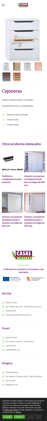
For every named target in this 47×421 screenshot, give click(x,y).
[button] (3, 5)
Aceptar (7, 417)
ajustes (18, 412)
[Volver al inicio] (23, 5)
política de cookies (11, 410)
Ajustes (30, 417)
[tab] (6, 66)
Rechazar (19, 417)
